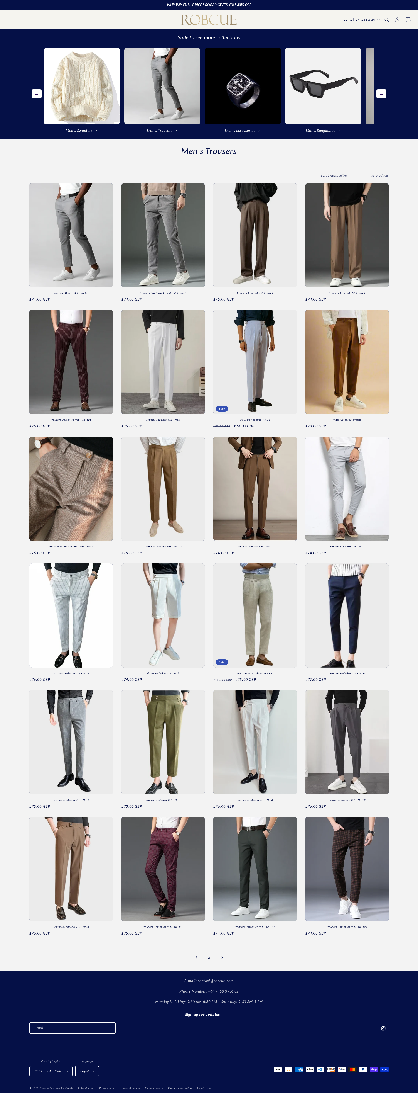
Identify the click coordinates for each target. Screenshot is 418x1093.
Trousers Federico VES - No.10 (255, 546)
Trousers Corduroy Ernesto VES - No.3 (163, 293)
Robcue (44, 1088)
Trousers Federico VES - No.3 (71, 926)
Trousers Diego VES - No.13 (71, 293)
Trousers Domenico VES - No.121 (347, 926)
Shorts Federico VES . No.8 (163, 673)
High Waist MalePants (347, 419)
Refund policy (86, 1088)
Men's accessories (240, 130)
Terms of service (130, 1088)
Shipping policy (154, 1088)
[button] (10, 19)
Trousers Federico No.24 (255, 419)
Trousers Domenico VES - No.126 (71, 419)
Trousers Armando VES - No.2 (255, 293)
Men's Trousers (159, 130)
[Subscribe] (110, 1028)
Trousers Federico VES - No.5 (163, 800)
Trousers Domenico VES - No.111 (254, 926)
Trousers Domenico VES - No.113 (163, 926)
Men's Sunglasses (320, 130)
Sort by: (326, 175)
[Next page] (222, 957)
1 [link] (196, 957)
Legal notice (204, 1088)
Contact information (180, 1088)
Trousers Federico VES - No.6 (163, 419)
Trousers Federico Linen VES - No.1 (254, 673)
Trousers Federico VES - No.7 (347, 546)
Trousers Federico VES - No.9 (71, 673)
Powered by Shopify (62, 1088)
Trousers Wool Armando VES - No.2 (71, 546)
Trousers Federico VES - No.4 (255, 800)
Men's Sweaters (79, 130)
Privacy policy (107, 1088)
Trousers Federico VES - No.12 (163, 546)
